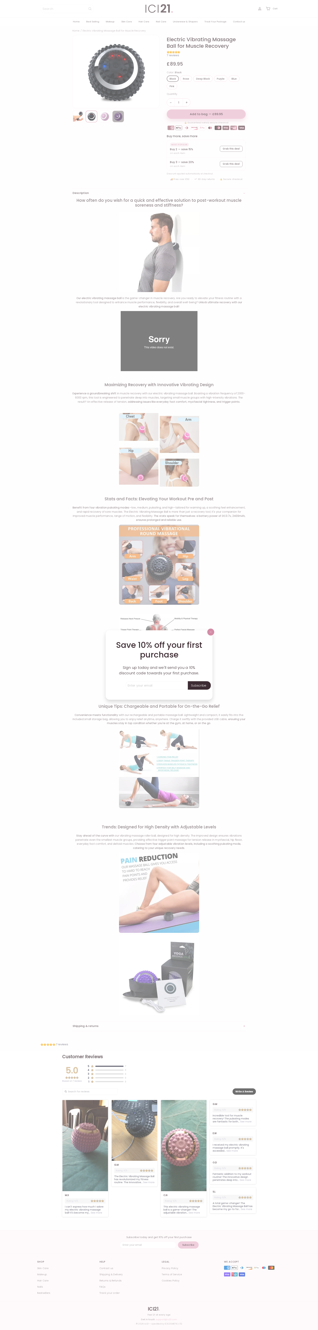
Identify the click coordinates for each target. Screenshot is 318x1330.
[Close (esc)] (210, 631)
